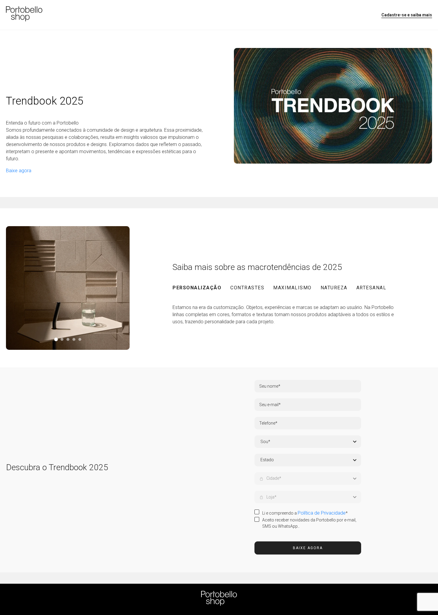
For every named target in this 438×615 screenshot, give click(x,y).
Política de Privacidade (322, 513)
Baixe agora (308, 548)
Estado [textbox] (267, 459)
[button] (201, 288)
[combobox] (308, 460)
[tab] (55, 339)
